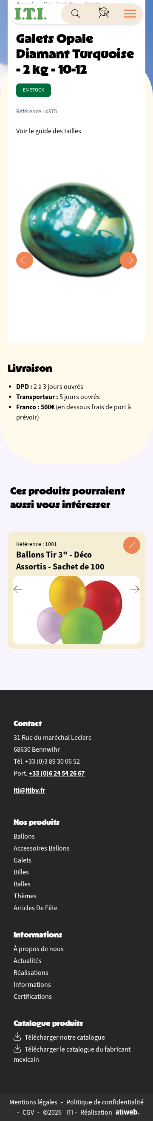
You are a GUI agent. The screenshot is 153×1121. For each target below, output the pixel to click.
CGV (28, 1112)
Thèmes (25, 896)
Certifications (33, 996)
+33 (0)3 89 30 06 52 (52, 761)
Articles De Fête (35, 908)
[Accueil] (31, 13)
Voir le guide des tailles (48, 131)
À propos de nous (39, 949)
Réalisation (96, 1112)
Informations (32, 984)
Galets (22, 860)
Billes (21, 872)
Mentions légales (33, 1102)
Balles (22, 884)
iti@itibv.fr (29, 790)
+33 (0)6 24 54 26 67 (57, 773)
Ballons (24, 836)
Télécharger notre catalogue (65, 1037)
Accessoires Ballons (42, 848)
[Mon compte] (104, 14)
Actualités (28, 961)
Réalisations (31, 973)
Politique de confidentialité (105, 1102)
